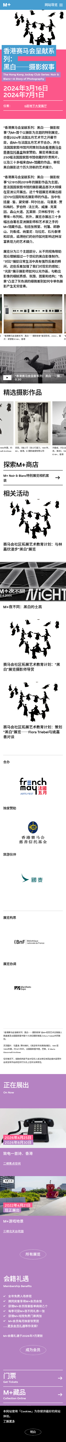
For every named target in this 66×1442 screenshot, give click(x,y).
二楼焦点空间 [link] (12, 1163)
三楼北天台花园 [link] (13, 1231)
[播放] (33, 364)
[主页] (6, 4)
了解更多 (9, 1421)
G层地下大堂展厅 (35, 106)
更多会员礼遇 (16, 1326)
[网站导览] (61, 5)
